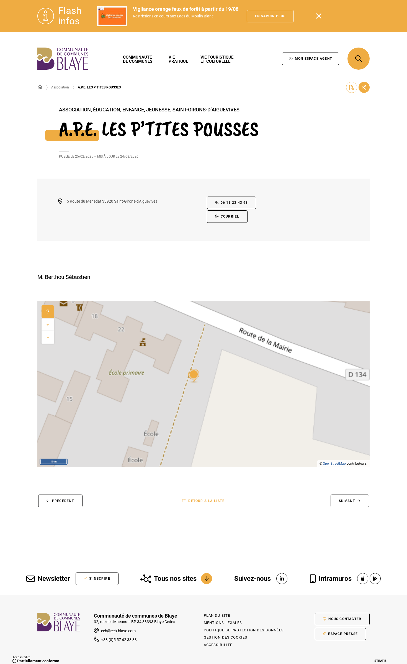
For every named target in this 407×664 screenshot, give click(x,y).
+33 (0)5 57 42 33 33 (119, 639)
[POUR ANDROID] (375, 578)
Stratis (380, 661)
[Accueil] (39, 87)
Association (60, 87)
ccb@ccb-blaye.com (118, 631)
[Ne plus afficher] (318, 16)
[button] (358, 59)
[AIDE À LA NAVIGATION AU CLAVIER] (48, 311)
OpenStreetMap (334, 464)
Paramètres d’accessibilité (272, 59)
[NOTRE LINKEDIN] (281, 578)
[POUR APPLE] (362, 578)
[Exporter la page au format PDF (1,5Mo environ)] (351, 87)
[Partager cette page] (364, 87)
